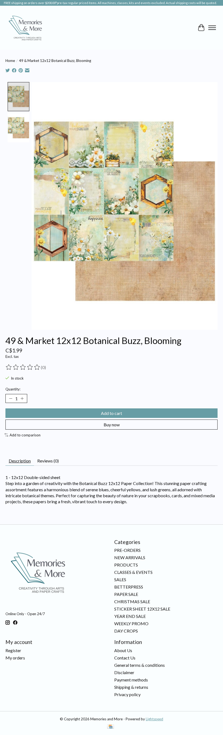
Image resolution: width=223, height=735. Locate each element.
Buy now (112, 424)
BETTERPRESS (128, 586)
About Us (123, 650)
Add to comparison (25, 435)
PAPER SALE (126, 594)
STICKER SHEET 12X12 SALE (142, 608)
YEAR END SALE (130, 616)
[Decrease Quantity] (10, 398)
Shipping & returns (131, 687)
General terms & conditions (139, 665)
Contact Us (124, 657)
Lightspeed (154, 719)
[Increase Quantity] (22, 398)
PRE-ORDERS (127, 550)
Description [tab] (20, 460)
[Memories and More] (25, 27)
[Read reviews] (23, 367)
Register (13, 650)
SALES (120, 579)
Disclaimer (124, 672)
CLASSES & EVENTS (133, 572)
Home (10, 60)
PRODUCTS (126, 564)
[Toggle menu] (212, 27)
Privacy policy (127, 694)
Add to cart (111, 413)
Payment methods (131, 679)
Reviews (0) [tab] (48, 460)
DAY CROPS (126, 630)
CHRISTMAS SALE (132, 601)
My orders (15, 657)
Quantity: (12, 389)
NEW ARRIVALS (129, 557)
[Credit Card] (110, 727)
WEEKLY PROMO (131, 623)
